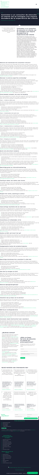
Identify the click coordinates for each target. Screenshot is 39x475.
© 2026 (8, 473)
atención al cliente (14, 343)
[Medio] (5, 428)
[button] (36, 4)
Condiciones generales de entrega (19, 469)
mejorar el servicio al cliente (10, 295)
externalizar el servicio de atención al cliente (9, 137)
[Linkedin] (3, 428)
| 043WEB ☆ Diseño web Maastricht (25, 473)
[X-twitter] (4, 428)
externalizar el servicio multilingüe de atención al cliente (18, 269)
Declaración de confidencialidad (19, 470)
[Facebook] (2, 428)
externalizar (25, 243)
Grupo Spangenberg (13, 473)
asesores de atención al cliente (29, 307)
